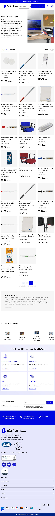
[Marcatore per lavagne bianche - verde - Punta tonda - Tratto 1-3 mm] (27, 256)
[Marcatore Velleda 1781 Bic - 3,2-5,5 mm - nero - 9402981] (46, 191)
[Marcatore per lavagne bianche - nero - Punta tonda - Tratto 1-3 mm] (9, 224)
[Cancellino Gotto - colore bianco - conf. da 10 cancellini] (9, 61)
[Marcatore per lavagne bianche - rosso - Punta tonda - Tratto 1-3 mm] (9, 191)
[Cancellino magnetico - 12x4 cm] (46, 127)
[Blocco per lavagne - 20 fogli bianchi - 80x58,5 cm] (46, 61)
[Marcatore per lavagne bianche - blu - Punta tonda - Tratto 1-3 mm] (9, 94)
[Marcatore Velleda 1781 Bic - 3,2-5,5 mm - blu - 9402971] (46, 158)
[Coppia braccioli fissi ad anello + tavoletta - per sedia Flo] (27, 127)
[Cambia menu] (2, 6)
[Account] (48, 6)
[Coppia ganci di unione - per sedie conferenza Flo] (46, 224)
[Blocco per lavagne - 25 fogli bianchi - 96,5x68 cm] (27, 224)
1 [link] (23, 283)
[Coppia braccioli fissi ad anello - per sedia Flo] (27, 158)
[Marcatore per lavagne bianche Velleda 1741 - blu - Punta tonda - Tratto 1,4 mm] (27, 61)
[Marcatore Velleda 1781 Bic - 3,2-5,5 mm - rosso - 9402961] (9, 127)
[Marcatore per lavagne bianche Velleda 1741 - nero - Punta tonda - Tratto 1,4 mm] (27, 191)
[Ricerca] (28, 7)
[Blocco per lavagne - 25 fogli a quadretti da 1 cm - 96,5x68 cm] (46, 94)
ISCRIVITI (49, 402)
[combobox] (24, 6)
